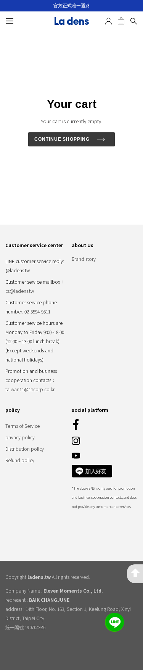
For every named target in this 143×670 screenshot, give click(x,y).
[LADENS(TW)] (72, 21)
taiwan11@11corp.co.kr (30, 389)
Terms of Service (22, 426)
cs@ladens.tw (19, 291)
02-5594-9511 (37, 311)
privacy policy (20, 437)
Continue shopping (62, 139)
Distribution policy (24, 448)
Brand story (84, 258)
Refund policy (19, 460)
